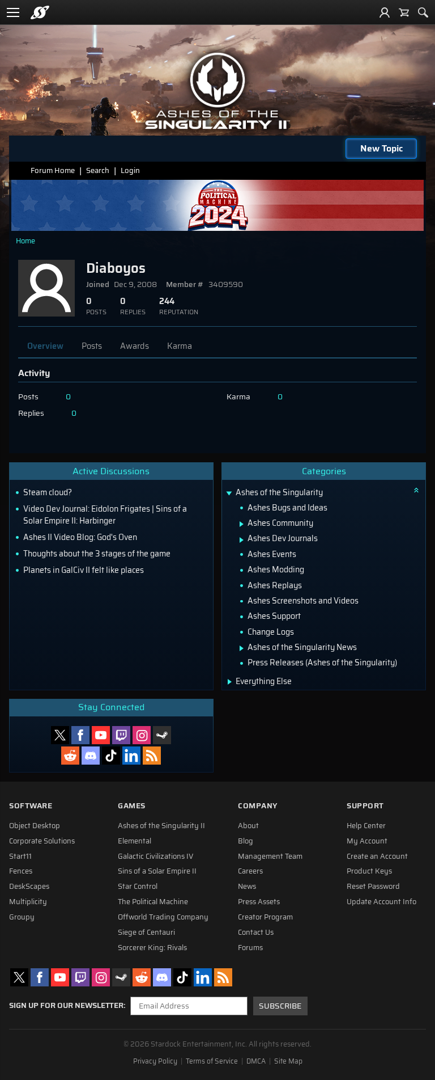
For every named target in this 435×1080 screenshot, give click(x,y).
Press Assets (259, 902)
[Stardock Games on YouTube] (101, 735)
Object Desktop (34, 826)
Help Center (366, 826)
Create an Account (377, 856)
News (247, 886)
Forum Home (53, 170)
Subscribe (280, 1006)
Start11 (20, 856)
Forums (250, 948)
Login (130, 170)
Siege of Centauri (146, 932)
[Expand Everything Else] (230, 682)
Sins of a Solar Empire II (157, 871)
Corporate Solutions (42, 841)
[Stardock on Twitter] (60, 735)
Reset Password (373, 886)
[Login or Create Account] (384, 12)
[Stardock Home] (40, 12)
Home (25, 240)
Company (258, 806)
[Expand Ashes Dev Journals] (242, 540)
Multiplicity (28, 902)
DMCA (256, 1061)
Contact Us (256, 932)
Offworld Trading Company (163, 917)
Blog (245, 841)
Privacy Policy (155, 1061)
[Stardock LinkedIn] (131, 755)
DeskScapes (29, 886)
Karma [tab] (179, 346)
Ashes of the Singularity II (161, 826)
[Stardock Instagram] (141, 735)
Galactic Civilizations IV (156, 856)
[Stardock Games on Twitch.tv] (121, 735)
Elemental (134, 841)
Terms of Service (212, 1061)
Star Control (137, 886)
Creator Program (265, 917)
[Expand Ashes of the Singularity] (229, 494)
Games (132, 806)
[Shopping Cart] (403, 12)
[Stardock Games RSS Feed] (152, 755)
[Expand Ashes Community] (242, 524)
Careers (250, 871)
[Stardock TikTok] (111, 755)
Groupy (22, 917)
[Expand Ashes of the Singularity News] (242, 648)
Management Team (270, 856)
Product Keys (369, 871)
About (248, 826)
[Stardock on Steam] (162, 735)
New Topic (381, 148)
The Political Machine (153, 902)
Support (365, 806)
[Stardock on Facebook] (80, 735)
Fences (20, 871)
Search (97, 170)
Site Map (288, 1061)
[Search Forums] (423, 12)
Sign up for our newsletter (66, 1005)
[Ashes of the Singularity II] (217, 90)
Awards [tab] (134, 346)
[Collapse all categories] (416, 490)
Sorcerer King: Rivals (152, 948)
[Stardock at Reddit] (70, 755)
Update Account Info (381, 902)
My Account (367, 841)
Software (30, 806)
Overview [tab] (45, 346)
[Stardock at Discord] (90, 755)
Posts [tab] (92, 346)
